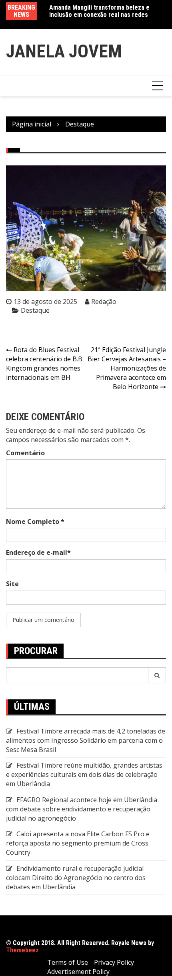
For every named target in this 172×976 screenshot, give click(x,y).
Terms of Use (67, 962)
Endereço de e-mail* (38, 552)
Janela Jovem (64, 51)
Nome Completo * (35, 521)
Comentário (25, 452)
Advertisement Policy (78, 971)
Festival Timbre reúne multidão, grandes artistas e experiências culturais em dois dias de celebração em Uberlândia (84, 774)
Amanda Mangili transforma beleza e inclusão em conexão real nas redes (99, 11)
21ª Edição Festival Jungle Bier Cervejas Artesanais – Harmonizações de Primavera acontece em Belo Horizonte (127, 368)
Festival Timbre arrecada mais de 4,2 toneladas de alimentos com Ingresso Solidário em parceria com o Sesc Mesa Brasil (85, 740)
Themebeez (22, 950)
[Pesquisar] (157, 675)
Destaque (35, 310)
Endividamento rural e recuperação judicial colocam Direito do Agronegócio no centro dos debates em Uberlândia (76, 877)
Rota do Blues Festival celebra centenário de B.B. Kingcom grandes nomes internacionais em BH (45, 363)
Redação (103, 301)
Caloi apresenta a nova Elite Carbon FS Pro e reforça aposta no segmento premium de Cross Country (78, 843)
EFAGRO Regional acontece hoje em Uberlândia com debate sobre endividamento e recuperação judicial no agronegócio (81, 809)
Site (12, 583)
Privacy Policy (114, 962)
